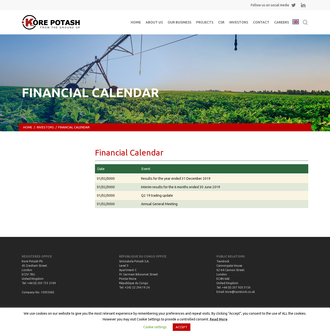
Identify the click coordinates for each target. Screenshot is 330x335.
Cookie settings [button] (155, 327)
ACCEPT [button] (181, 327)
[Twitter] (293, 5)
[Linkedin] (303, 5)
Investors (45, 127)
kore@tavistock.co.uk (240, 291)
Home (27, 127)
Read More (219, 319)
